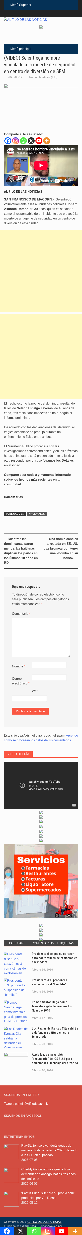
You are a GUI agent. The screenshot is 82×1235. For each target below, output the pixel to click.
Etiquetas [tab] (65, 943)
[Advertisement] (41, 271)
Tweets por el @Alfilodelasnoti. (26, 1103)
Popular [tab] (16, 943)
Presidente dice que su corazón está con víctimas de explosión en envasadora (54, 958)
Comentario (21, 613)
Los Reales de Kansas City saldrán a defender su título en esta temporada (55, 1033)
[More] (46, 140)
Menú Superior (20, 5)
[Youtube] (38, 140)
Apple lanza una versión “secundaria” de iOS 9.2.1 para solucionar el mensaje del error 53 (55, 1059)
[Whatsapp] (23, 140)
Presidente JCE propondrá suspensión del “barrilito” (49, 982)
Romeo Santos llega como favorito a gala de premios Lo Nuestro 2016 (52, 1006)
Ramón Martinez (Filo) (43, 77)
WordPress (29, 1225)
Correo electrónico (20, 681)
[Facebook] (7, 140)
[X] (31, 140)
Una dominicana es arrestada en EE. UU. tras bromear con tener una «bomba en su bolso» (61, 548)
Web (35, 691)
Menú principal (20, 49)
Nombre (18, 666)
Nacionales (37, 514)
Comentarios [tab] (42, 943)
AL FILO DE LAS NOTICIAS (44, 1221)
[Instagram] (15, 140)
